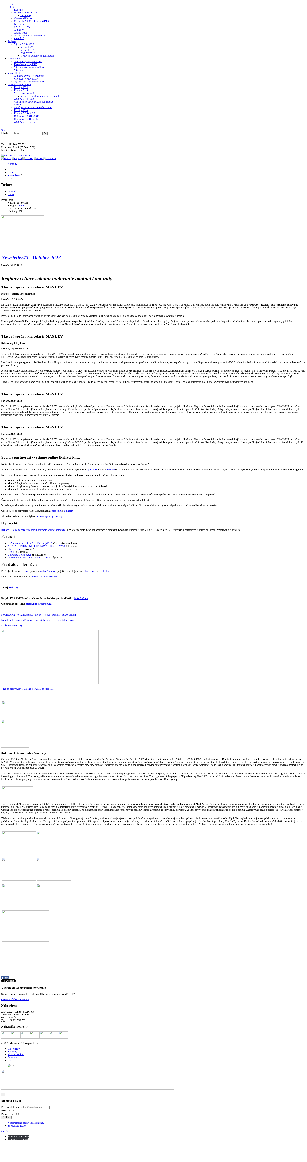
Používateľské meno (11, 1107)
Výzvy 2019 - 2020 (24, 44)
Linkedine (105, 571)
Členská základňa (23, 18)
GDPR (17, 104)
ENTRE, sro (14, 549)
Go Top (5, 1131)
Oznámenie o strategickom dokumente (33, 101)
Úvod (10, 4)
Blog (10, 1060)
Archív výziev (27, 52)
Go (45, 133)
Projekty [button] (12, 41)
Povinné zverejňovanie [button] (19, 84)
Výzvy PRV (26, 47)
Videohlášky (14, 1048)
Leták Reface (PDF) (11, 625)
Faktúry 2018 (21, 110)
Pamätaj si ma (8, 1114)
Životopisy (25, 15)
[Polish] (38, 158)
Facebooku (56, 510)
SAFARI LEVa (22, 27)
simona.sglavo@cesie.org (50, 516)
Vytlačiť (12, 191)
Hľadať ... (6, 133)
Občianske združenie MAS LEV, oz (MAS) (30, 543)
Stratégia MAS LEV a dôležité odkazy (33, 107)
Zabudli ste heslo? (17, 1125)
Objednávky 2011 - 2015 (26, 116)
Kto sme (18, 9)
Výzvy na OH (21, 70)
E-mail (11, 194)
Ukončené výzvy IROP (26, 78)
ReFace (110, 469)
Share (5, 978)
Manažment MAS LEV (26, 12)
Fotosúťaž (19, 38)
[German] (27, 158)
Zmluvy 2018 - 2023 (24, 98)
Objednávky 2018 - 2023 (26, 119)
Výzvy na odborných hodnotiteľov (38, 55)
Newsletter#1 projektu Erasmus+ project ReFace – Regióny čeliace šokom (38, 620)
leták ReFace (81, 598)
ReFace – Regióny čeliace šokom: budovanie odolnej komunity (33, 529)
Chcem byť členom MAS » (15, 999)
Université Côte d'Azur (19, 554)
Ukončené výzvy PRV (25, 64)
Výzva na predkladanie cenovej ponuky (40, 96)
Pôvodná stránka (16, 1054)
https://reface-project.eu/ (39, 603)
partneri (92, 469)
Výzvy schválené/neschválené (29, 67)
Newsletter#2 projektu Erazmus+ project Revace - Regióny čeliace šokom (38, 614)
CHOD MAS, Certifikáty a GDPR (31, 21)
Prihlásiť (6, 1117)
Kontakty (12, 164)
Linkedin (68, 510)
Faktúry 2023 (21, 90)
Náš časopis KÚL (23, 24)
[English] (17, 158)
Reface (22, 205)
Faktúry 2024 (21, 87)
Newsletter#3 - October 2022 (31, 257)
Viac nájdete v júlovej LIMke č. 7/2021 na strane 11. (28, 688)
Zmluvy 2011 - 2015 (24, 121)
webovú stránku (48, 571)
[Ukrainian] (49, 158)
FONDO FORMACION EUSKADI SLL (29, 557)
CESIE (11, 551)
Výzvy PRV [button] (14, 58)
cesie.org (13, 587)
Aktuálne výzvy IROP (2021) (29, 75)
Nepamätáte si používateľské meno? (26, 1122)
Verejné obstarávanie (24, 93)
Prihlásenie (13, 1057)
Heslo (4, 1110)
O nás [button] (11, 6)
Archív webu (20, 32)
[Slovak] (6, 158)
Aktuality (19, 29)
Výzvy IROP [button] (14, 73)
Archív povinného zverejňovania (30, 35)
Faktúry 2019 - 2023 (24, 113)
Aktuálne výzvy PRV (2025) (28, 61)
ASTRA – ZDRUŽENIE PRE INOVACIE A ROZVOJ (36, 546)
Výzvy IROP (27, 50)
